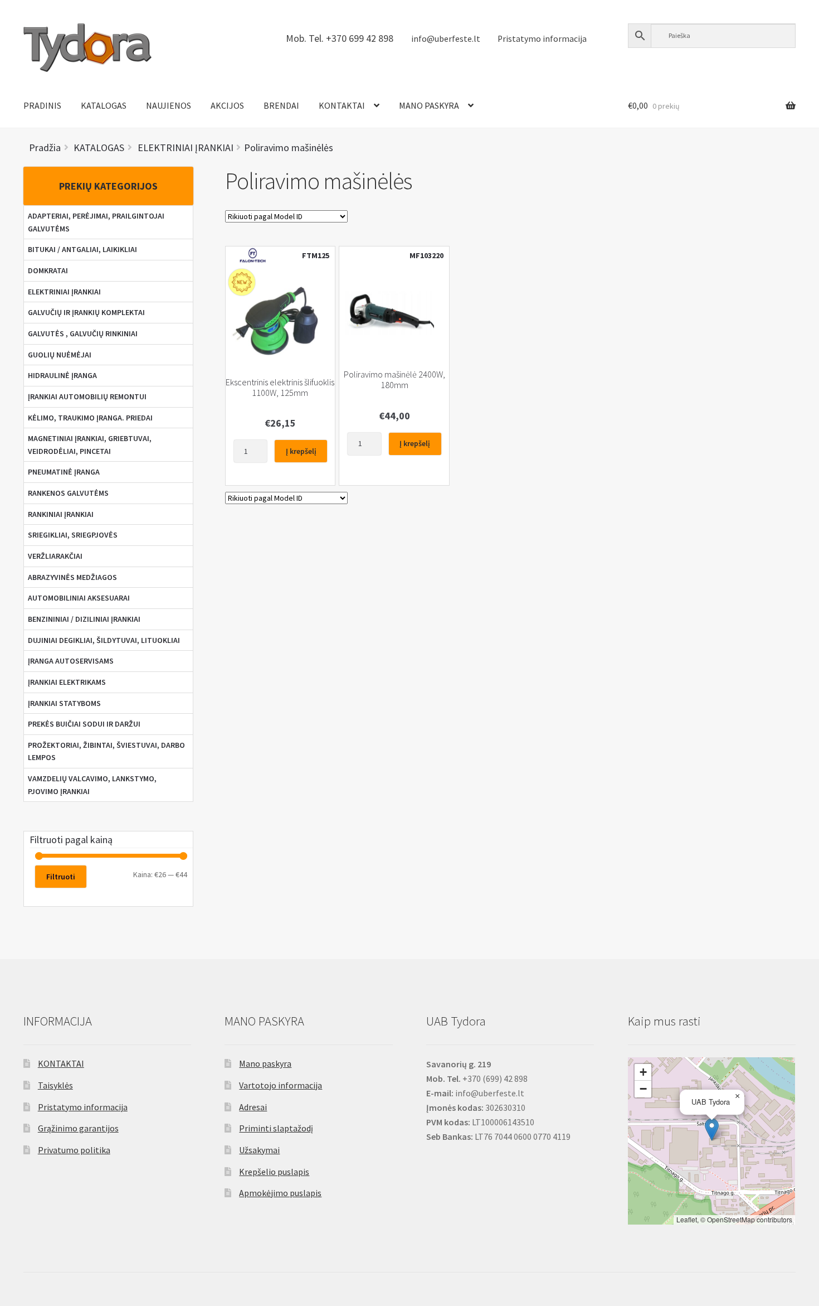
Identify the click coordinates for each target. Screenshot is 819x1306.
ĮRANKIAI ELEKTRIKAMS (67, 682)
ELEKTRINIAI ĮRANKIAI (64, 292)
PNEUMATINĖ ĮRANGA (64, 472)
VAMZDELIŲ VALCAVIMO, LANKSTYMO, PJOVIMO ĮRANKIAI (92, 784)
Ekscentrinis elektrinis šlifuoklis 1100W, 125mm (280, 387)
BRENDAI (281, 105)
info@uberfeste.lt (445, 38)
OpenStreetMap (731, 1219)
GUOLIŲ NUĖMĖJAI (59, 355)
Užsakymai (259, 1149)
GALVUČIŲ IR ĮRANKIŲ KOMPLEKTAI (86, 312)
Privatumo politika (74, 1149)
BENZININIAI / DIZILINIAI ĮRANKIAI (84, 619)
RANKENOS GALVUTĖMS (68, 493)
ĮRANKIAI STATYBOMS (64, 703)
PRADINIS (42, 105)
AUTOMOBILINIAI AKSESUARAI (79, 598)
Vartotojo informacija (280, 1085)
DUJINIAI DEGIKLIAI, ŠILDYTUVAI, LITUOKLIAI (104, 640)
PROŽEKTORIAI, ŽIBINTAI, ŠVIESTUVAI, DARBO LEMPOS (106, 751)
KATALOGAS (103, 105)
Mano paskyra (265, 1063)
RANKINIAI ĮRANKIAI (61, 514)
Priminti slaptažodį (276, 1128)
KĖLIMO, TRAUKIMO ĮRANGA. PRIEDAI (90, 418)
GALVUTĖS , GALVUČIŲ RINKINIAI (83, 333)
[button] (712, 1129)
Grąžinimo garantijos (78, 1128)
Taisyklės (55, 1085)
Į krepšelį (301, 451)
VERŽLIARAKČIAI (55, 556)
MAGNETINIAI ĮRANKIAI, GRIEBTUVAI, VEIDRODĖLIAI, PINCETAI (90, 444)
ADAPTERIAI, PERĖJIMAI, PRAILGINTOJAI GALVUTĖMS (96, 222)
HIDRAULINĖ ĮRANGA (62, 375)
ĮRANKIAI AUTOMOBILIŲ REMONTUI (87, 396)
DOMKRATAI (48, 270)
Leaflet (686, 1219)
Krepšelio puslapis (274, 1171)
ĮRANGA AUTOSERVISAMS (71, 661)
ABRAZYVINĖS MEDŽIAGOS (72, 577)
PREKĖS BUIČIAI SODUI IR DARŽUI (84, 724)
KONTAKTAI (342, 105)
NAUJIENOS (168, 105)
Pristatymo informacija (542, 38)
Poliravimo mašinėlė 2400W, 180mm (394, 379)
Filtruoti (60, 877)
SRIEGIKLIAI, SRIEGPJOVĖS (73, 535)
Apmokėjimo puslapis (280, 1192)
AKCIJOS (227, 105)
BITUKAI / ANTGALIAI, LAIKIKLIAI (82, 249)
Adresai (253, 1106)
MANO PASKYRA (429, 105)
